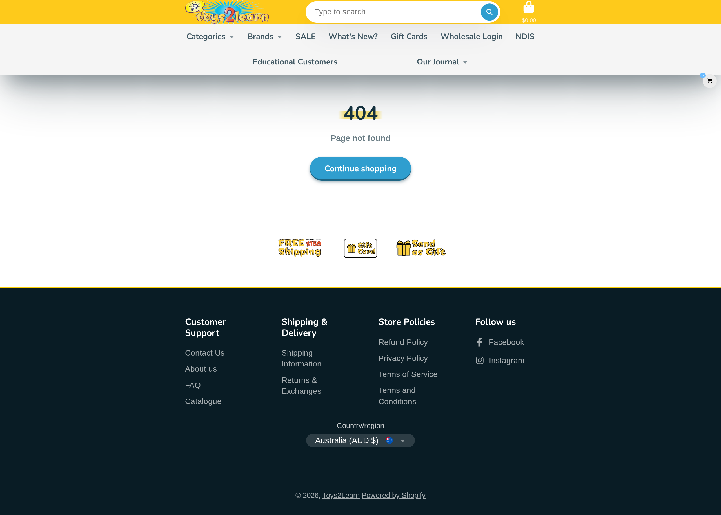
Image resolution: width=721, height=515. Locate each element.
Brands (260, 36)
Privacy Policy (403, 358)
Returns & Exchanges (301, 385)
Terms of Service (408, 374)
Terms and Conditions (397, 396)
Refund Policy (403, 342)
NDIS (525, 36)
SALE (305, 36)
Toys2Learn (341, 495)
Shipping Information (302, 358)
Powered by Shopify (394, 495)
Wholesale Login (471, 36)
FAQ (193, 385)
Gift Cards (409, 36)
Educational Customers (295, 62)
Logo (227, 12)
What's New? (353, 36)
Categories (206, 36)
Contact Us (204, 352)
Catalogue (203, 401)
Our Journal (438, 62)
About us (201, 369)
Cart (529, 12)
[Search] (489, 12)
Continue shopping (360, 168)
